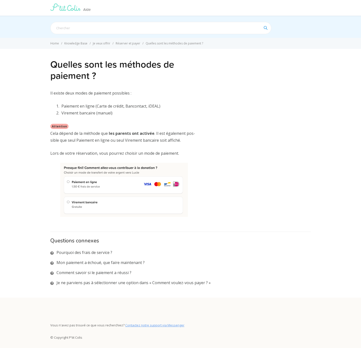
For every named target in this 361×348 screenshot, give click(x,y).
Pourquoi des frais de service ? (84, 252)
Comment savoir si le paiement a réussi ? (93, 272)
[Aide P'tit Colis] (66, 9)
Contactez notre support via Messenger (154, 325)
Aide (87, 9)
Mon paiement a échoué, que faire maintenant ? (100, 262)
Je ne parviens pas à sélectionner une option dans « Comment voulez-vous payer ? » (133, 282)
